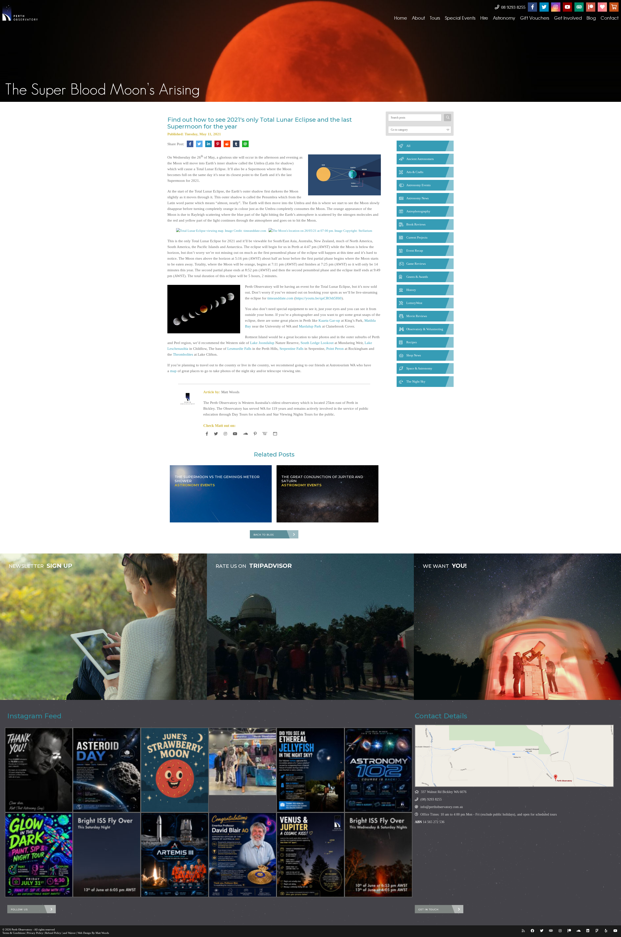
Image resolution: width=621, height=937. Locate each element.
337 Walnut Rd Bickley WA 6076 (443, 792)
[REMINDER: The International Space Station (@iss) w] (107, 854)
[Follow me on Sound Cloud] (245, 434)
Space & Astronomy (419, 368)
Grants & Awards (417, 277)
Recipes (411, 342)
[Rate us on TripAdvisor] (579, 7)
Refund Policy (53, 932)
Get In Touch (428, 909)
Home (400, 18)
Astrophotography (418, 211)
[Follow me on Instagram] (225, 434)
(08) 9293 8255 (431, 799)
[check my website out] (275, 434)
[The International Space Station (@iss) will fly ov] (378, 854)
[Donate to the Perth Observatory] (602, 7)
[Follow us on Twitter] (544, 7)
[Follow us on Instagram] (555, 7)
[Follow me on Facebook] (207, 434)
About (418, 18)
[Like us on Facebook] (532, 7)
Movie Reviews (416, 316)
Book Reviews (415, 224)
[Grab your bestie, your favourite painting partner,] (39, 854)
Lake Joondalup (262, 343)
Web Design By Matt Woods (93, 932)
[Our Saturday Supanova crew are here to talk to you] (243, 761)
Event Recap (414, 250)
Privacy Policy (35, 932)
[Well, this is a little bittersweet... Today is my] (39, 770)
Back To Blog (263, 534)
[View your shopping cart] (614, 7)
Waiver (72, 932)
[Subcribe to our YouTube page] (567, 7)
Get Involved (568, 18)
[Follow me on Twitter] (216, 434)
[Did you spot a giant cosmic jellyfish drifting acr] (310, 770)
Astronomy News (417, 198)
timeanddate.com (280, 298)
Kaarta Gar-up (329, 320)
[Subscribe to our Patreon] (590, 7)
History (411, 290)
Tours (435, 18)
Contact (610, 18)
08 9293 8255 (512, 7)
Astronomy (504, 18)
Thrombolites (183, 354)
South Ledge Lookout (317, 343)
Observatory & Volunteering (424, 329)
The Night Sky (415, 381)
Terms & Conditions (13, 932)
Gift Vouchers (534, 18)
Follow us (19, 909)
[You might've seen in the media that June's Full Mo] (175, 770)
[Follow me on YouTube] (235, 434)
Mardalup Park (310, 326)
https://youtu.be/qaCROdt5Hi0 (318, 298)
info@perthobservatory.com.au (441, 807)
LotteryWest (414, 303)
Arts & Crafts (414, 172)
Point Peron (335, 349)
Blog (591, 18)
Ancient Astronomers (420, 159)
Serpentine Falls (291, 349)
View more (103, 626)
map (173, 371)
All (408, 146)
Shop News (413, 355)
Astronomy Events (418, 185)
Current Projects (416, 237)
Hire (484, 18)
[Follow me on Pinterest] (255, 434)
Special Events (460, 18)
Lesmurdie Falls (239, 349)
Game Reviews (416, 263)
